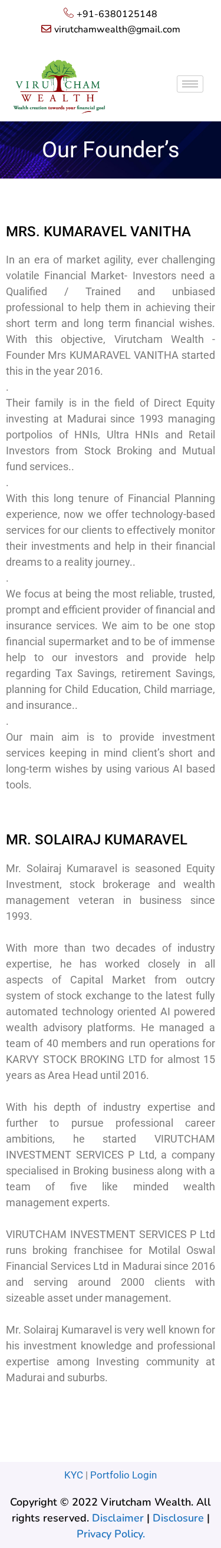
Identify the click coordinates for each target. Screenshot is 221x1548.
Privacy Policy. (111, 1534)
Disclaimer (118, 1518)
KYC (73, 1475)
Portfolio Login (123, 1475)
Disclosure (178, 1518)
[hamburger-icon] (190, 84)
